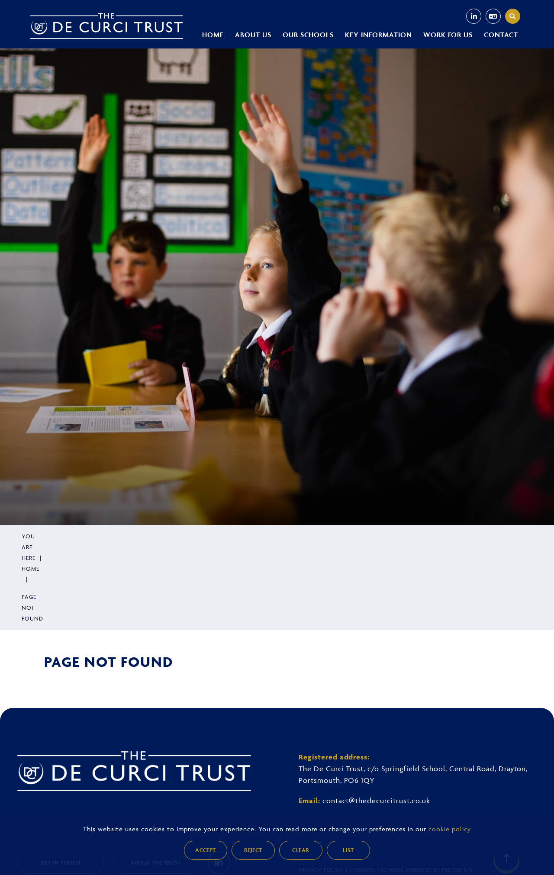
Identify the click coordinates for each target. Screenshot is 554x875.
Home (30, 568)
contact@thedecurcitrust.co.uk (376, 800)
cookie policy (449, 829)
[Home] (106, 26)
